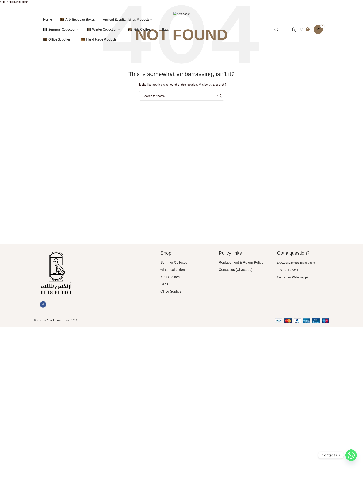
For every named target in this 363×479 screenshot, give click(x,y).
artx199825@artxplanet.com (296, 262)
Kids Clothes (170, 277)
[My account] (293, 29)
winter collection (172, 270)
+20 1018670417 (288, 270)
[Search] (276, 29)
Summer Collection (174, 262)
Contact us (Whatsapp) (292, 277)
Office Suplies (170, 291)
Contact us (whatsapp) (235, 270)
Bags (164, 284)
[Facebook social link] (43, 304)
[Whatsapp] (351, 455)
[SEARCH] (219, 96)
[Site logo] (181, 13)
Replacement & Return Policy (241, 262)
